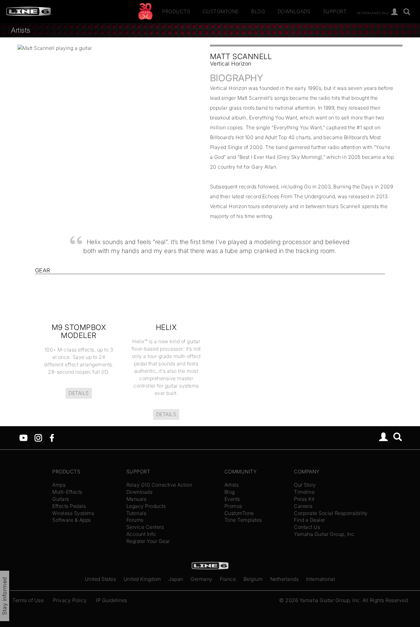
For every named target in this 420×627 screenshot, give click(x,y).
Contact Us (307, 527)
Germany (201, 579)
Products (176, 11)
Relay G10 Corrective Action (159, 485)
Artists (20, 30)
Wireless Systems (73, 513)
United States (100, 579)
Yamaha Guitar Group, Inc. (325, 534)
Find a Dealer (309, 520)
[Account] (394, 12)
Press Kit (304, 499)
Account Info (141, 534)
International (320, 579)
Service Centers (145, 527)
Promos (233, 506)
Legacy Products (146, 506)
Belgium (253, 579)
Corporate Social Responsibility (331, 513)
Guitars (60, 499)
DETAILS (79, 393)
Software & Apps (71, 520)
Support (335, 11)
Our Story (305, 485)
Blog (258, 11)
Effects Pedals (69, 506)
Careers (303, 506)
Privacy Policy (70, 600)
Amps (58, 485)
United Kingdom (142, 579)
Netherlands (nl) (373, 12)
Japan (175, 579)
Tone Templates (243, 520)
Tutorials (136, 513)
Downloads (294, 11)
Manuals (136, 499)
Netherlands (284, 579)
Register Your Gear (148, 541)
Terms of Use (28, 600)
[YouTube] (24, 437)
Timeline (304, 492)
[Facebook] (52, 437)
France (228, 579)
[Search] (406, 12)
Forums (135, 520)
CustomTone (221, 11)
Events (232, 499)
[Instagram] (38, 437)
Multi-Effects (67, 492)
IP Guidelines (111, 600)
